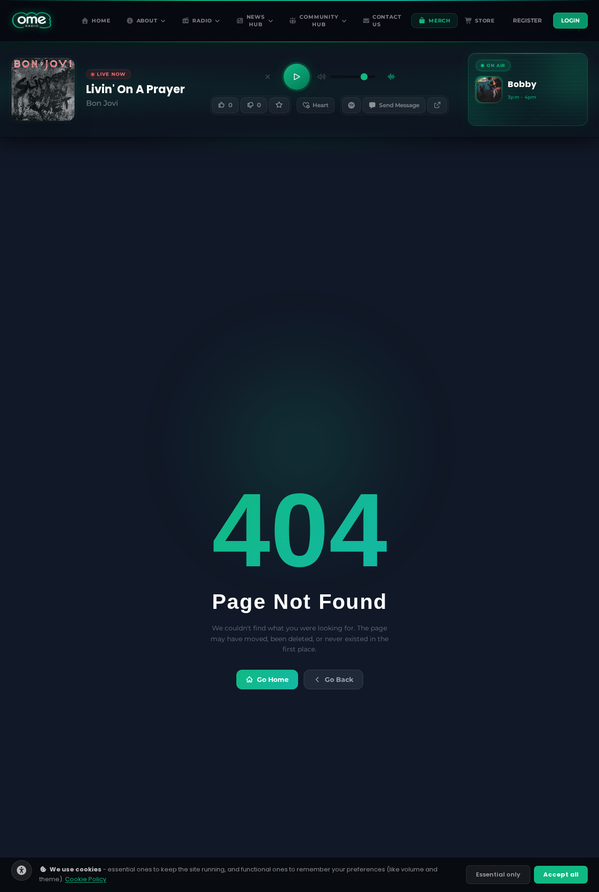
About (147, 20)
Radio (202, 20)
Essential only (498, 874)
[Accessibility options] (21, 870)
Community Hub (319, 21)
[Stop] (267, 76)
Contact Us (387, 21)
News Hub (256, 21)
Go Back (339, 679)
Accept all (560, 874)
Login (570, 20)
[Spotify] (351, 105)
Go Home (273, 679)
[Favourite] (279, 105)
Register (527, 20)
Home (101, 20)
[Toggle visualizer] (391, 76)
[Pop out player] (437, 105)
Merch (440, 20)
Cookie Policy (85, 879)
